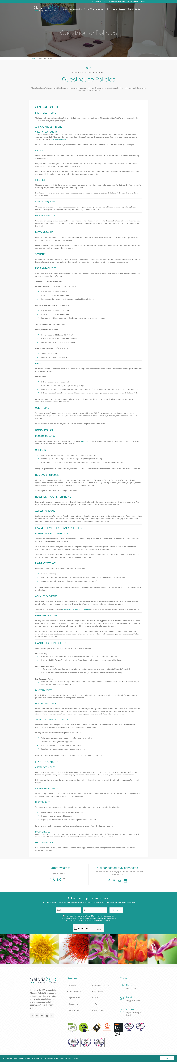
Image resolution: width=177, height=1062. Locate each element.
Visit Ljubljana (99, 1010)
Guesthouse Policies (101, 985)
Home (64, 9)
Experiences (100, 9)
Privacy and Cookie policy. (104, 916)
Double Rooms (86, 441)
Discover (122, 9)
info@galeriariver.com (118, 1)
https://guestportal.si (58, 139)
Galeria (130, 9)
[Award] (72, 1027)
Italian (143, 1)
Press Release (74, 1010)
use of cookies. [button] (73, 1058)
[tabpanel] (88, 28)
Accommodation (75, 9)
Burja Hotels (112, 9)
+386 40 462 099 (99, 1)
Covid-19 (97, 998)
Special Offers (89, 9)
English (129, 1)
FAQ (95, 1004)
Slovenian (136, 1)
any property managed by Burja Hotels (76, 609)
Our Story (138, 9)
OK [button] (167, 1058)
